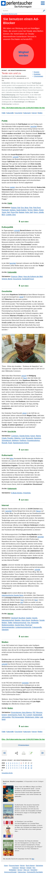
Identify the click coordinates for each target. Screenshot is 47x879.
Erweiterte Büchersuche (9, 14)
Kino (34, 867)
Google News (20, 625)
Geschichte (18, 113)
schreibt (15, 157)
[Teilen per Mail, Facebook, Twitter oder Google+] (16, 753)
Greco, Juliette (39, 212)
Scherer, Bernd (7, 279)
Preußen (10, 438)
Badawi (21, 212)
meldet (12, 187)
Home (6, 865)
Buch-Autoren (30, 865)
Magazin (22, 867)
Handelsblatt (37, 715)
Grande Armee (24, 436)
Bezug (38, 511)
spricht (23, 376)
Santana (13, 210)
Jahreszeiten (6, 717)
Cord (23, 438)
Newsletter (34, 870)
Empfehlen (37, 74)
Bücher (22, 865)
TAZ (24, 715)
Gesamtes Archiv (7, 773)
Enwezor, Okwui (17, 276)
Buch (25, 378)
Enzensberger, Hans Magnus (21, 712)
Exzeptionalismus (33, 440)
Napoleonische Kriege (21, 443)
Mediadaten (12, 870)
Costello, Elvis (11, 215)
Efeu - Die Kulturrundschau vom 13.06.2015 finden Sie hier (23, 108)
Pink (30, 208)
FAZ (34, 712)
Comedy (29, 715)
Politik (3, 113)
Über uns (26, 870)
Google (34, 618)
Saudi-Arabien (21, 210)
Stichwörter (39, 865)
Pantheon (23, 440)
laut (21, 602)
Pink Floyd (37, 208)
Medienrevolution (8, 625)
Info (4, 783)
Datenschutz (22, 872)
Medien (40, 113)
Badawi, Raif (15, 208)
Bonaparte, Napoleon (33, 438)
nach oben (24, 222)
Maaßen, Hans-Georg (22, 620)
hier (22, 600)
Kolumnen (16, 867)
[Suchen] (44, 11)
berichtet (34, 126)
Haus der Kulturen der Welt (33, 276)
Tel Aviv (30, 210)
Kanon (32, 436)
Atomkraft (14, 618)
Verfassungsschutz (19, 623)
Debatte (29, 867)
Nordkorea (35, 620)
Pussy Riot (14, 212)
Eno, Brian (24, 208)
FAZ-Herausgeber (18, 717)
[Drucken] (23, 753)
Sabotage (5, 630)
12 (31, 765)
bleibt (21, 297)
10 (26, 765)
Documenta (17, 279)
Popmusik (5, 210)
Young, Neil (6, 212)
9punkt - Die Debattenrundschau (14, 70)
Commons (15, 436)
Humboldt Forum (28, 279)
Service (19, 870)
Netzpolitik (35, 623)
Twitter (10, 623)
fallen (12, 458)
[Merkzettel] (30, 753)
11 (28, 765)
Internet (34, 113)
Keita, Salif (29, 212)
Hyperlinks (27, 493)
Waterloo (17, 438)
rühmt (24, 413)
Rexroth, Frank (7, 443)
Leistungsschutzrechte (23, 627)
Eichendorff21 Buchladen (35, 872)
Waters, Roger (38, 210)
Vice (28, 623)
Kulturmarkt (27, 113)
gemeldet (25, 683)
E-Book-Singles (16, 493)
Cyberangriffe (37, 627)
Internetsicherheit (8, 620)
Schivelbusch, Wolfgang (10, 440)
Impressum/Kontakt (10, 872)
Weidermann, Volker (32, 717)
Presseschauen (14, 865)
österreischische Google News (12, 595)
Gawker (28, 618)
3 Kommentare (38, 76)
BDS (3, 215)
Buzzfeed (22, 618)
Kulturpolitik (10, 113)
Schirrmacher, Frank (15, 715)
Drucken (36, 72)
